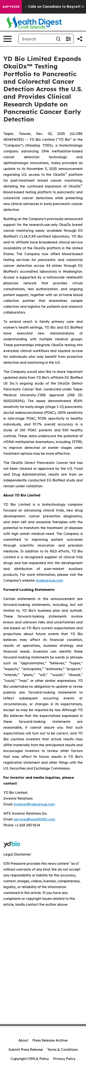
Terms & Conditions (62, 1049)
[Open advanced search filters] (68, 39)
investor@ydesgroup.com (34, 804)
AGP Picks (11, 7)
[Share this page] (80, 39)
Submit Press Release (26, 1049)
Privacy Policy (64, 1059)
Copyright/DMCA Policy (30, 1059)
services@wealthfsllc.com (34, 819)
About (23, 1040)
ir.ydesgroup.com (49, 580)
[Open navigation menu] (7, 39)
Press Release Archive (50, 1040)
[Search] (58, 39)
